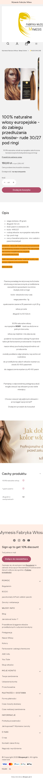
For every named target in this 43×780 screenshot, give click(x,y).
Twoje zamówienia (10, 676)
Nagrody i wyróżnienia (11, 748)
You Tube (6, 659)
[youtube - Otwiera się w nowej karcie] (28, 540)
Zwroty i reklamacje (10, 602)
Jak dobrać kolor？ (10, 619)
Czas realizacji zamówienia (13, 709)
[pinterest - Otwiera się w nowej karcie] (14, 540)
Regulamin (30, 565)
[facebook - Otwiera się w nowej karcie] (23, 540)
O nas (4, 737)
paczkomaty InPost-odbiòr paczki (17, 597)
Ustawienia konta (9, 681)
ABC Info (6, 654)
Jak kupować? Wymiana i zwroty (16, 726)
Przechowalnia (8, 687)
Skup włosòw (7, 665)
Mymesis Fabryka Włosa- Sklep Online (14, 50)
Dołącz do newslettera (16, 559)
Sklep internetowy (20, 777)
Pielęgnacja (7, 632)
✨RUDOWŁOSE (35, 50)
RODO (5, 591)
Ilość (3, 178)
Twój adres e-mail (9, 552)
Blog (4, 614)
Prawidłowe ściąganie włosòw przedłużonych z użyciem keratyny (17, 625)
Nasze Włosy (7, 638)
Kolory (5, 643)
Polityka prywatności (11, 721)
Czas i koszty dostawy (11, 704)
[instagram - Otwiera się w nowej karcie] (19, 540)
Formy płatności (9, 698)
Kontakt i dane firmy (10, 743)
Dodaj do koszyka (21, 190)
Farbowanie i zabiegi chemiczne (16, 648)
